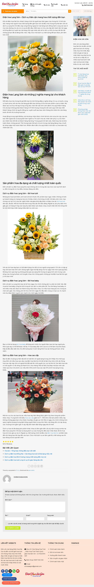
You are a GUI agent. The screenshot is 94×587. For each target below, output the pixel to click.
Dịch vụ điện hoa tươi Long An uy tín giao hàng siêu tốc (24, 460)
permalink (31, 470)
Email (28, 515)
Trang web (50, 515)
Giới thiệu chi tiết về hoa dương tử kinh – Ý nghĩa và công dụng (84, 93)
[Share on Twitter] (32, 466)
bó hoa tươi (61, 201)
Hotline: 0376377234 (11, 583)
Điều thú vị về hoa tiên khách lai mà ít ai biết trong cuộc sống (84, 102)
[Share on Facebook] (29, 466)
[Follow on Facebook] (2, 571)
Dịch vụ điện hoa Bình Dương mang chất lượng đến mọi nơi (25, 457)
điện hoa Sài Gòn (53, 433)
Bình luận (8, 500)
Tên (6, 515)
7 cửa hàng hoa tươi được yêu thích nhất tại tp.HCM (83, 76)
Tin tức (48, 5)
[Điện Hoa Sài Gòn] (10, 4)
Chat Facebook (9, 579)
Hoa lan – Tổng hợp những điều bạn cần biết (20, 451)
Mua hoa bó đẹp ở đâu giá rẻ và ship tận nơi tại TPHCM (84, 84)
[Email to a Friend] (35, 466)
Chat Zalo (7, 575)
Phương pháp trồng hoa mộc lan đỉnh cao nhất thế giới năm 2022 (84, 111)
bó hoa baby (21, 344)
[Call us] (14, 571)
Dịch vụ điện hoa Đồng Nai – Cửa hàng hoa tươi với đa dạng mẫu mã (28, 454)
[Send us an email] (10, 571)
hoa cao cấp (29, 418)
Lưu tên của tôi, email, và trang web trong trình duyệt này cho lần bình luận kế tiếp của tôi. (36, 523)
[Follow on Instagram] (6, 571)
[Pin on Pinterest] (38, 466)
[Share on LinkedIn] (41, 466)
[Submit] (69, 11)
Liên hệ (65, 5)
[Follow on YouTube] (17, 571)
